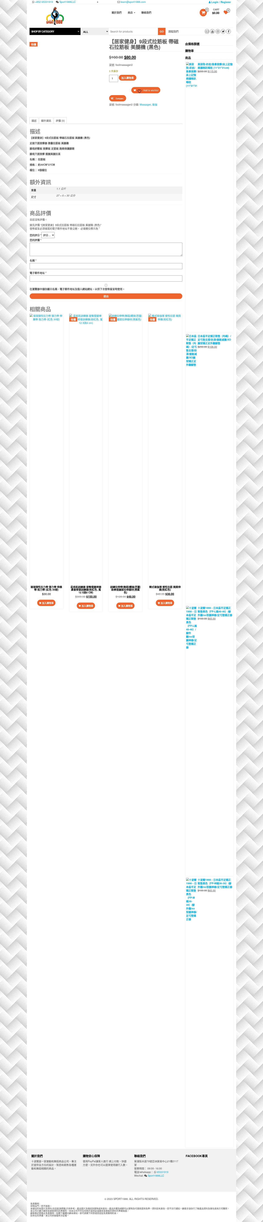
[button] (55, 31)
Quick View (47, 320)
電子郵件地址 (38, 273)
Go (162, 31)
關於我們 (117, 12)
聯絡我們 (146, 12)
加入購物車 (127, 77)
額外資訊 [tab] (46, 120)
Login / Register (221, 2)
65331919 (162, 1172)
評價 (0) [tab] (60, 120)
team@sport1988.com (133, 2)
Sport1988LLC (67, 2)
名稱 (33, 260)
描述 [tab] (33, 120)
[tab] (55, 31)
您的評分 (35, 235)
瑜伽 (154, 104)
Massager (145, 104)
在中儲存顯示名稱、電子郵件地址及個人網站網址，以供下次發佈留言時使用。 (77, 289)
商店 (130, 12)
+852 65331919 (43, 2)
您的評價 (35, 240)
